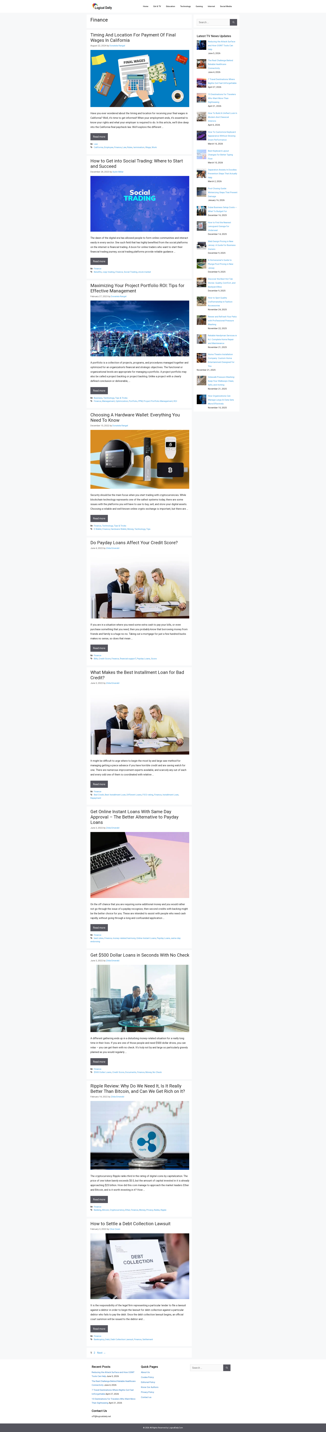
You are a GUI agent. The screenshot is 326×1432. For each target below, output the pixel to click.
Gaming (199, 6)
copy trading (109, 272)
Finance (118, 147)
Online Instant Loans (146, 938)
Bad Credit (99, 794)
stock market (144, 272)
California (98, 147)
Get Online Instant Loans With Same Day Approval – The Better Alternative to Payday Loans (134, 817)
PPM (140, 401)
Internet (211, 6)
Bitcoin (105, 1210)
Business (98, 398)
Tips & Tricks (121, 398)
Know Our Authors (149, 1387)
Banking (97, 1210)
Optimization (122, 401)
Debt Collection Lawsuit (122, 1339)
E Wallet (97, 529)
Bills (96, 658)
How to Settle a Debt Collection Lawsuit (130, 1223)
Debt (107, 1339)
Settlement (147, 1339)
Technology (185, 6)
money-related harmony (124, 938)
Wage (148, 147)
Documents (130, 1072)
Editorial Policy (148, 1382)
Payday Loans (143, 658)
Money (130, 529)
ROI (175, 401)
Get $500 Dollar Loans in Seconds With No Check (139, 955)
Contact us (146, 1397)
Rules (129, 147)
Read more (99, 136)
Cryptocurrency (117, 1210)
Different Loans (134, 794)
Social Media (226, 6)
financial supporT (128, 658)
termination (138, 147)
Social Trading (130, 272)
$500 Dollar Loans (102, 1072)
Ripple (163, 1210)
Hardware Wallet (118, 529)
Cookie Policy (147, 1377)
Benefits (98, 272)
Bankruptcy (99, 1339)
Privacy (149, 1210)
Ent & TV (157, 6)
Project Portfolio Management (158, 401)
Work (154, 147)
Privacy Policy (147, 1392)
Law (96, 144)
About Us (145, 1372)
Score (154, 658)
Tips (148, 529)
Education (170, 6)
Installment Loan (170, 794)
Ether (127, 1210)
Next (101, 1352)
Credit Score (105, 658)
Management (108, 401)
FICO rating (147, 794)
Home (145, 6)
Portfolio (133, 401)
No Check (157, 1072)
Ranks (157, 1210)
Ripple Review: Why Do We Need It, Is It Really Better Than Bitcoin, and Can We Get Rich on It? (137, 1088)
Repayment (95, 798)
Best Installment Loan (115, 794)
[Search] (233, 22)
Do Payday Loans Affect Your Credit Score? (134, 542)
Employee (108, 147)
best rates (99, 938)
